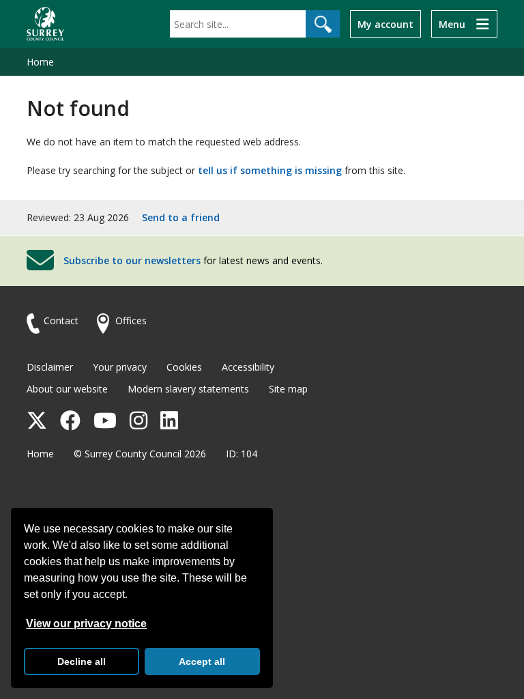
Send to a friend (181, 217)
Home (40, 61)
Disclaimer (50, 366)
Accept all (202, 661)
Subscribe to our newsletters (132, 260)
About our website (67, 388)
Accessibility (248, 366)
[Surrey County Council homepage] (45, 24)
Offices (131, 320)
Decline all (81, 661)
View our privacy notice (86, 623)
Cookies (184, 366)
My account (385, 24)
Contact (61, 320)
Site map (288, 388)
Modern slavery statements (188, 388)
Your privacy (120, 366)
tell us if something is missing (270, 170)
